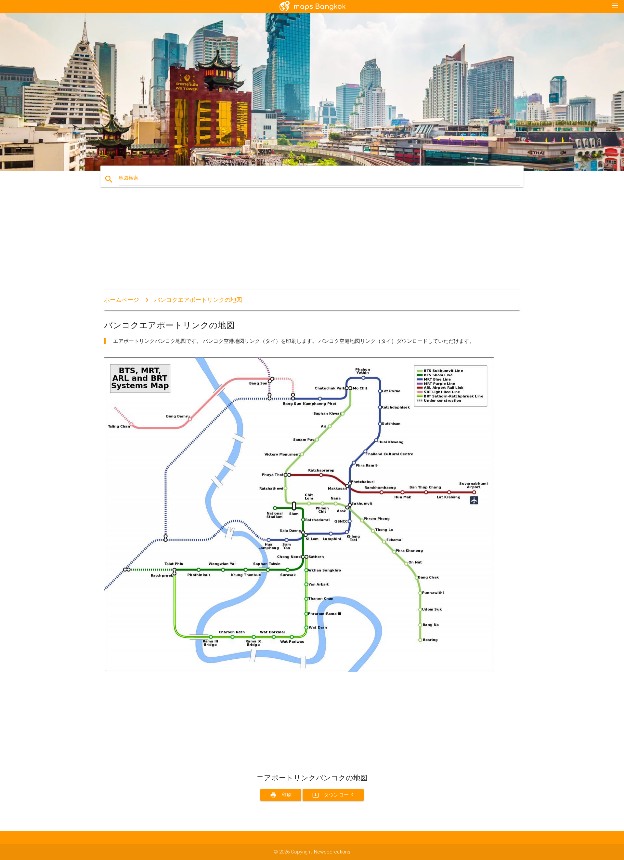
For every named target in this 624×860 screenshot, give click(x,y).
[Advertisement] (299, 243)
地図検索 (128, 178)
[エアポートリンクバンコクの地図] (299, 671)
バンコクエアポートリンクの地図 (198, 299)
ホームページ (121, 299)
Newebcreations (332, 852)
